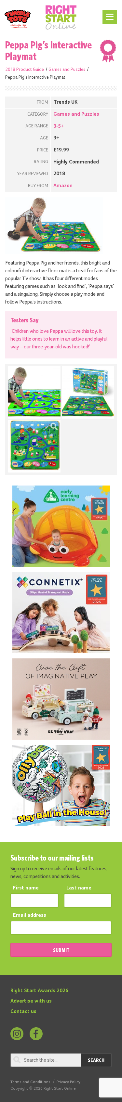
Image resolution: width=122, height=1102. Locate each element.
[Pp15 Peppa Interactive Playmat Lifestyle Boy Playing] (34, 392)
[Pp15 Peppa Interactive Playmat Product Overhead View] (34, 446)
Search (96, 1060)
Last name (78, 888)
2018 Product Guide (24, 69)
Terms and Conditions (30, 1082)
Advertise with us (31, 1001)
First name (26, 888)
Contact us (23, 1011)
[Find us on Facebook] (36, 1033)
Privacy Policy (68, 1082)
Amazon (63, 185)
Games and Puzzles (66, 69)
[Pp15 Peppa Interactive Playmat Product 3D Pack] (88, 392)
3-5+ (58, 126)
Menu (108, 13)
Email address (29, 915)
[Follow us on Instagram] (16, 1033)
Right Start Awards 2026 (39, 990)
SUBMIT (61, 950)
